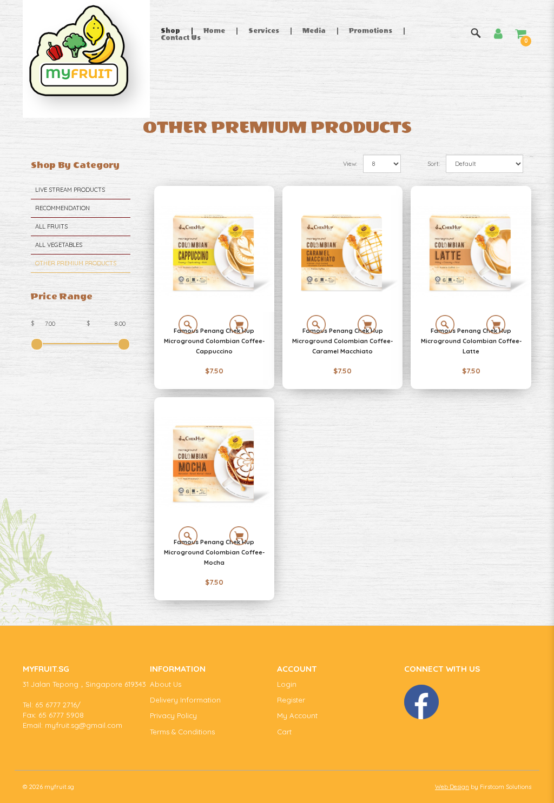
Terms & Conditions (182, 731)
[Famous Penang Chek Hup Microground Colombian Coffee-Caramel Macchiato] (342, 252)
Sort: (433, 164)
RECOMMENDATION (62, 208)
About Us (165, 684)
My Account (297, 715)
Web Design (452, 787)
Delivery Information (185, 699)
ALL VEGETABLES (58, 245)
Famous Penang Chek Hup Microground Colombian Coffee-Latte (471, 341)
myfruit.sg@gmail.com (83, 725)
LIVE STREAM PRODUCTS (70, 189)
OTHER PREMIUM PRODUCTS (75, 263)
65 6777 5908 (61, 715)
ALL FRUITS (51, 226)
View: (350, 164)
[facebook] (421, 702)
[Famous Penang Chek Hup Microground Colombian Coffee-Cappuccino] (214, 252)
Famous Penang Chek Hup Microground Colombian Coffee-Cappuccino (214, 341)
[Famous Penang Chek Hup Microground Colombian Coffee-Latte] (471, 252)
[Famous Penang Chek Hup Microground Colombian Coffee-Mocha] (214, 463)
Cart (284, 731)
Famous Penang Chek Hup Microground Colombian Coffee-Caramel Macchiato (342, 341)
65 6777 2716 (56, 704)
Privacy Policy (173, 715)
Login (286, 684)
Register (291, 699)
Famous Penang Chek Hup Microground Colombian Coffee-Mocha (214, 552)
